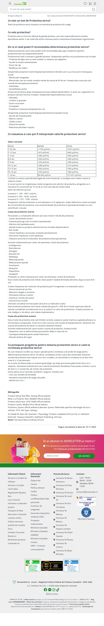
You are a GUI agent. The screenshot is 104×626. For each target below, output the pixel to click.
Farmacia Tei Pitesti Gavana (64, 534)
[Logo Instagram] (53, 589)
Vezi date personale (74, 448)
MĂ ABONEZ (84, 456)
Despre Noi (35, 480)
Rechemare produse (16, 539)
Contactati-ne (13, 543)
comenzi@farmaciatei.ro (87, 492)
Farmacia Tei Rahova (61, 512)
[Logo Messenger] (49, 589)
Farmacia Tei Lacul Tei (64, 498)
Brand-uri (12, 536)
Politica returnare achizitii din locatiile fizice (16, 525)
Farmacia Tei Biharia (61, 520)
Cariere (34, 484)
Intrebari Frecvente (16, 532)
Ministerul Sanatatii (39, 527)
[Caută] (93, 9)
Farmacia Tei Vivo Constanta (63, 505)
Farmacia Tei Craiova (61, 545)
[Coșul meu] (90, 3)
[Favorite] (85, 3)
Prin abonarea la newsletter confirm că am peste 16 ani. (70, 446)
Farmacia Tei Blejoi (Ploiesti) (64, 552)
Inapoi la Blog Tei (15, 16)
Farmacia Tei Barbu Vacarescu (64, 480)
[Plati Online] (52, 594)
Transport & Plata (15, 510)
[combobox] (52, 9)
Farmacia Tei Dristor (64, 492)
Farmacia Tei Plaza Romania (64, 487)
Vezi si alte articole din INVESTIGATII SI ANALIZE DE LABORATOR (71, 16)
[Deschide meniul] (10, 4)
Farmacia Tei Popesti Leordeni (63, 527)
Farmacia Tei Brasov (64, 539)
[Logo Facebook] (45, 589)
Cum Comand (14, 500)
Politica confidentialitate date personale (40, 498)
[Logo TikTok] (57, 589)
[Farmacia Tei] (20, 3)
